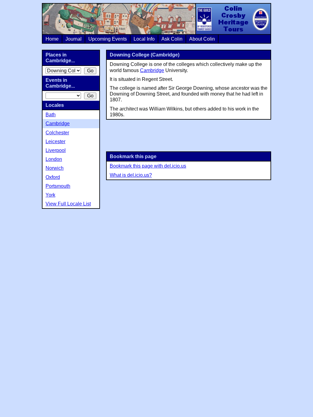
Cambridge (152, 70)
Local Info (144, 39)
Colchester (57, 132)
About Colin (202, 39)
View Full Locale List (68, 203)
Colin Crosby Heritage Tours (233, 19)
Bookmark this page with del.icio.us (148, 166)
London (54, 159)
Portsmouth (58, 186)
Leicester (55, 141)
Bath (51, 114)
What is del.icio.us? (131, 175)
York (50, 195)
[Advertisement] (188, 135)
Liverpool (56, 150)
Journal (73, 39)
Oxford (53, 177)
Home (52, 39)
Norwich (55, 168)
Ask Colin (171, 39)
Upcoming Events (107, 39)
